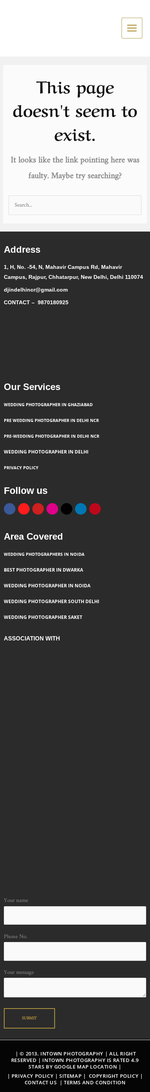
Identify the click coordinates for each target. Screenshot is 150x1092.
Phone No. (15, 937)
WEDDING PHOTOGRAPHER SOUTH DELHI (51, 601)
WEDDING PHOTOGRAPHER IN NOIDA (47, 585)
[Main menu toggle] (132, 28)
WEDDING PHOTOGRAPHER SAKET (43, 617)
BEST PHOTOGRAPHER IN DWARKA (43, 570)
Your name (16, 900)
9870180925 (53, 302)
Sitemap (71, 1075)
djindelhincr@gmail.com (36, 290)
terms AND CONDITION (94, 1082)
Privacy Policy (32, 1075)
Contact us (41, 1082)
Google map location (85, 1066)
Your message (19, 972)
